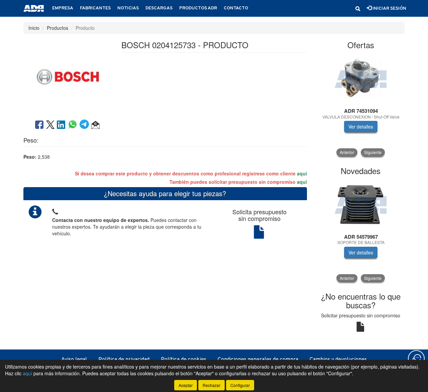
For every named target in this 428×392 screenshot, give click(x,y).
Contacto (236, 8)
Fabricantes (95, 8)
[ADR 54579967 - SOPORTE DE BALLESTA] (361, 205)
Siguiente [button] (373, 152)
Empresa (62, 8)
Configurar (240, 385)
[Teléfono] (55, 211)
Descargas (159, 8)
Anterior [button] (347, 152)
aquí (302, 173)
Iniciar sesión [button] (388, 8)
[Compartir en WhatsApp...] (74, 125)
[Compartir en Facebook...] (39, 125)
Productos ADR (198, 8)
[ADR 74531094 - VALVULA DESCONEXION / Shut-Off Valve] (361, 79)
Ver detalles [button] (360, 126)
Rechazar (211, 385)
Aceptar (186, 385)
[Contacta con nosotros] (416, 358)
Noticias (128, 8)
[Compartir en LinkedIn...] (61, 125)
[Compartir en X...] (50, 125)
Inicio (33, 27)
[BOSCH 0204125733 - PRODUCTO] (67, 76)
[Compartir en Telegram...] (85, 125)
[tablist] (361, 105)
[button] (357, 8)
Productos (57, 27)
